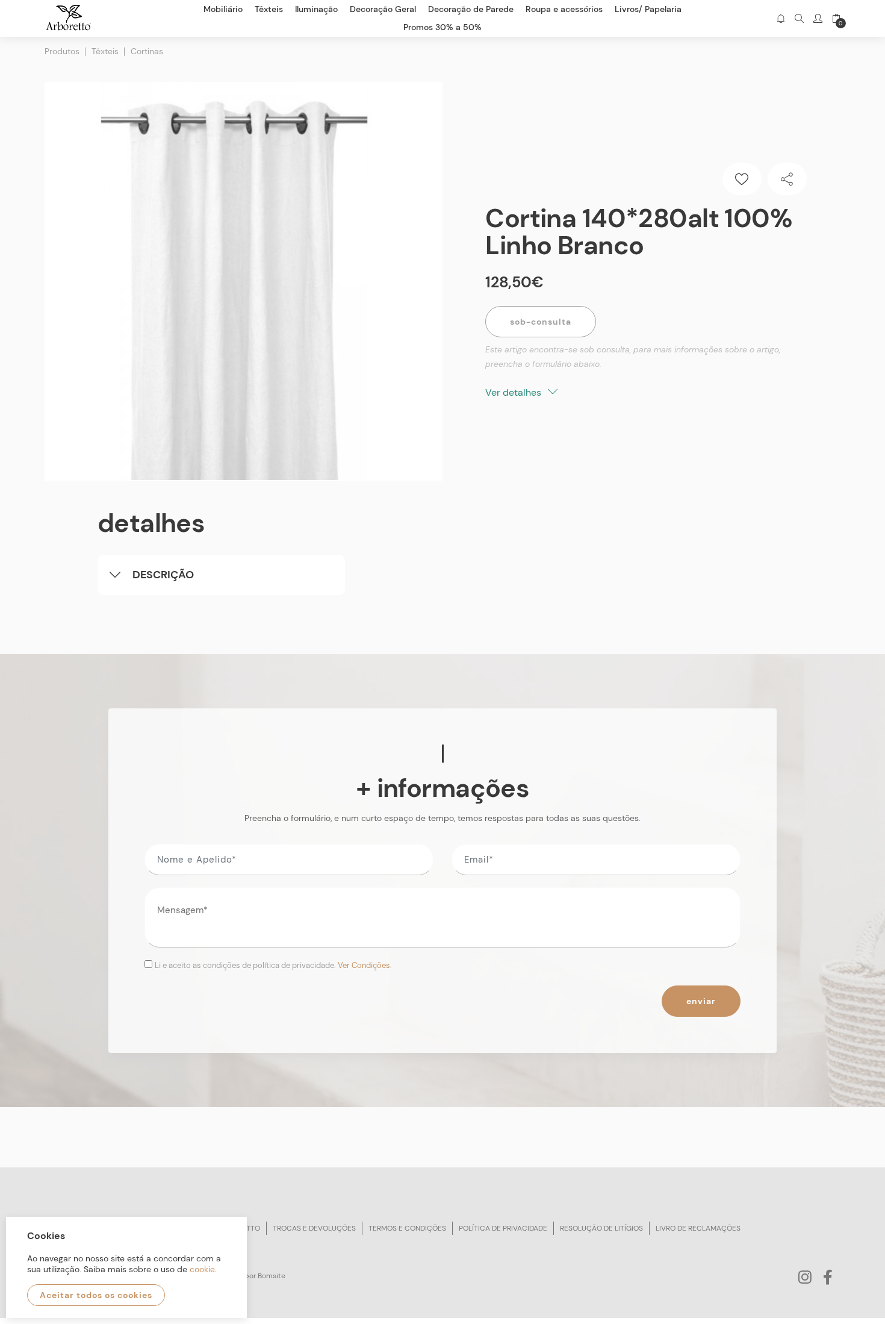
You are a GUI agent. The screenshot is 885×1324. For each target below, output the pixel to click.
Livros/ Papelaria (648, 9)
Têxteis (105, 51)
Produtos (62, 51)
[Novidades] (780, 18)
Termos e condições (407, 1228)
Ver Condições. (365, 965)
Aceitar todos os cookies (96, 1295)
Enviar (701, 1001)
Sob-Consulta (540, 321)
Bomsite (271, 1276)
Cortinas (147, 51)
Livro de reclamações (698, 1228)
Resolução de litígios (601, 1228)
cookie (202, 1269)
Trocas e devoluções (314, 1228)
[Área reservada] (818, 18)
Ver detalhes (514, 392)
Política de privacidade (503, 1228)
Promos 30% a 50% (442, 27)
